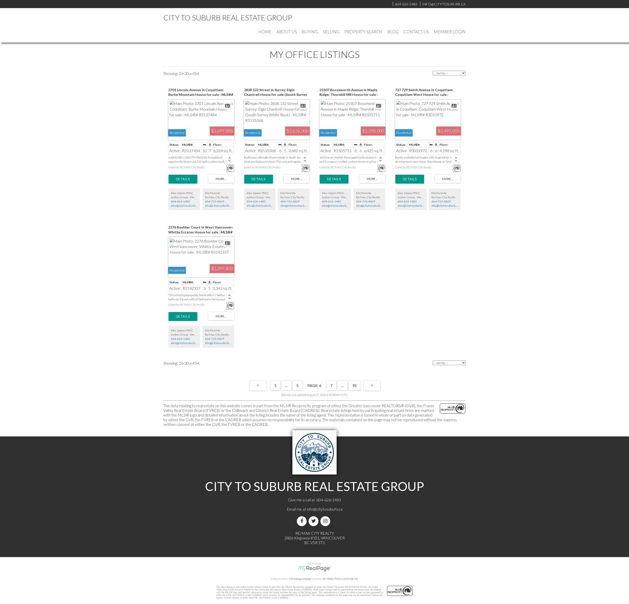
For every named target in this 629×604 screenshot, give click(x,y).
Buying (310, 31)
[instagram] (326, 521)
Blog (393, 31)
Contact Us (416, 31)
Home (265, 31)
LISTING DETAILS (183, 179)
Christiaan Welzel (300, 579)
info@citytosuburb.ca (325, 509)
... (286, 385)
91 (354, 385)
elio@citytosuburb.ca (218, 205)
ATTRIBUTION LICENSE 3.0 (340, 579)
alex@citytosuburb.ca (185, 205)
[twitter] (314, 521)
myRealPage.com (314, 568)
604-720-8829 (214, 201)
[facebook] (303, 521)
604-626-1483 (180, 201)
